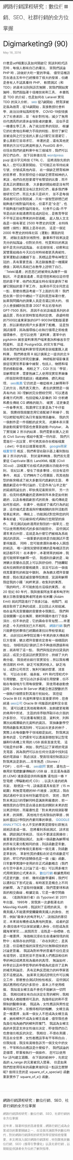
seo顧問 (40, 766)
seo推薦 (17, 383)
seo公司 (17, 703)
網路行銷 (55, 626)
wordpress (55, 155)
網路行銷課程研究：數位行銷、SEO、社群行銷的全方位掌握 (36, 17)
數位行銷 (46, 873)
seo (34, 102)
